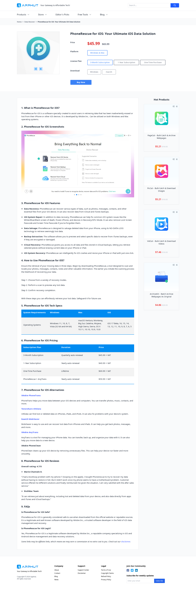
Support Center (83, 570)
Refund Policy (106, 576)
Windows (94, 72)
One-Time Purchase (153, 62)
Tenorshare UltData (31, 408)
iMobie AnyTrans (29, 432)
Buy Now (81, 82)
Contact (57, 573)
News (56, 579)
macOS (109, 72)
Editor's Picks (62, 14)
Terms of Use (106, 570)
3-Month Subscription (100, 62)
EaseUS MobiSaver (30, 419)
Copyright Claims (107, 573)
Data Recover (29, 22)
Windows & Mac (97, 53)
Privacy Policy (106, 579)
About (56, 570)
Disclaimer (82, 573)
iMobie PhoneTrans (31, 395)
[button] (74, 194)
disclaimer (125, 541)
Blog (56, 576)
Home (19, 22)
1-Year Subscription (126, 62)
